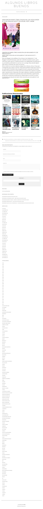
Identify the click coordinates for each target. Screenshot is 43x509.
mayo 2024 (4, 219)
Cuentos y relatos (5, 337)
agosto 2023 (4, 224)
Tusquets (4, 492)
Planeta (3, 449)
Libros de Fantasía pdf (6, 394)
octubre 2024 (4, 211)
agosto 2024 (4, 214)
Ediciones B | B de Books (6, 353)
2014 (3, 293)
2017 (3, 297)
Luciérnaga (4, 408)
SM (2, 478)
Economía (4, 350)
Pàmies (3, 443)
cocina (3, 332)
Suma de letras (4, 481)
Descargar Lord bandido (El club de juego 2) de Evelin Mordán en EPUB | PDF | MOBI (22, 140)
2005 (3, 278)
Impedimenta (4, 386)
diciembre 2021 (4, 254)
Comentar (5, 163)
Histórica (4, 383)
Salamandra (4, 468)
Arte (3, 316)
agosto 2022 (4, 241)
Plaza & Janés (4, 451)
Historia (3, 381)
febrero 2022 (4, 251)
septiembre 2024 (5, 213)
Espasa (3, 359)
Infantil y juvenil (5, 388)
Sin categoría (4, 475)
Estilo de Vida (4, 362)
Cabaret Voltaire (5, 324)
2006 (3, 280)
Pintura (3, 448)
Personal (4, 446)
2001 (3, 274)
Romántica (4, 465)
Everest (3, 364)
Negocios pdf (4, 427)
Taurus (3, 483)
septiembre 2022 (5, 240)
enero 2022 (4, 252)
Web (4, 158)
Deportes (3, 342)
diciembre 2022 (4, 235)
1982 (3, 264)
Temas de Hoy (4, 486)
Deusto (3, 345)
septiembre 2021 (5, 257)
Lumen (3, 410)
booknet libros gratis (6, 323)
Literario (3, 405)
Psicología (4, 459)
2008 (3, 283)
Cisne (3, 329)
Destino (3, 343)
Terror (3, 487)
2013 (3, 291)
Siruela (3, 476)
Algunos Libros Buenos (21, 4)
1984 (3, 266)
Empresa (3, 356)
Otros (3, 437)
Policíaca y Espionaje (6, 454)
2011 (3, 288)
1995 (3, 269)
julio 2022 (4, 243)
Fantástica (4, 367)
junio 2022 (4, 244)
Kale (24, 504)
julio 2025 (4, 208)
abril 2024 (4, 221)
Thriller (3, 489)
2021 (3, 304)
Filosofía (4, 370)
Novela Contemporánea (6, 432)
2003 (3, 275)
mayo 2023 (4, 227)
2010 (3, 286)
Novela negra (4, 435)
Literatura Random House (6, 407)
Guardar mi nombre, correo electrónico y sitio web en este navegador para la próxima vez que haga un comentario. (18, 171)
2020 (3, 302)
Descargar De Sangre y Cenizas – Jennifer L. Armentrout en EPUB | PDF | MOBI (15, 199)
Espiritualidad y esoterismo (7, 361)
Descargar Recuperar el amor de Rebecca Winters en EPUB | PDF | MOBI (18, 139)
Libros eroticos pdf (5, 399)
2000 (3, 272)
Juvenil (3, 389)
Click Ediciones (5, 331)
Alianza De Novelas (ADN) (6, 312)
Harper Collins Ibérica (6, 378)
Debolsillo (4, 340)
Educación (4, 354)
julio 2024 (4, 216)
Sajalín (3, 467)
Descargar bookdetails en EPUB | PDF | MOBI (9, 196)
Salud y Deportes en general (7, 470)
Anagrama (4, 313)
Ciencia (3, 326)
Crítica (3, 335)
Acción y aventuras (5, 305)
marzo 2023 (4, 230)
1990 (3, 267)
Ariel (3, 315)
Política (3, 456)
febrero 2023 (4, 232)
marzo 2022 (4, 249)
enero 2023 (4, 233)
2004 (3, 277)
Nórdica (3, 430)
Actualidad (4, 307)
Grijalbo (3, 375)
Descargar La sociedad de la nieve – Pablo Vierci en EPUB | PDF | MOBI (14, 198)
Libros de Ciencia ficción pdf (7, 392)
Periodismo (4, 445)
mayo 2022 (4, 246)
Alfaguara (4, 310)
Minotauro (4, 419)
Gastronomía (4, 373)
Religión (3, 462)
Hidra (3, 380)
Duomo (3, 348)
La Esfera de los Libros (6, 391)
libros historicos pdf (6, 400)
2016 (3, 296)
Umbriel (3, 494)
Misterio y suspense (5, 421)
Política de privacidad (20, 11)
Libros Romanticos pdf (9, 132)
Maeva (3, 411)
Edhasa (3, 351)
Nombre (4, 149)
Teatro (3, 484)
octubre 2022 (4, 238)
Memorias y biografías (6, 418)
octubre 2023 (4, 222)
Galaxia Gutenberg (5, 372)
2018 (3, 299)
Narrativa (4, 426)
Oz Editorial (4, 440)
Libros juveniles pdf (5, 402)
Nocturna (4, 429)
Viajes (3, 495)
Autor (5, 131)
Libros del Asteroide (5, 397)
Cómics (3, 334)
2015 (3, 294)
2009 (3, 285)
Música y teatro (5, 424)
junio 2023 (4, 225)
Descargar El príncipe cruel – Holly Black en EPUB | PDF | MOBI (13, 201)
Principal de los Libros (6, 457)
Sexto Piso (4, 473)
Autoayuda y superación (6, 321)
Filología (4, 369)
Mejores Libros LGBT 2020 (6, 416)
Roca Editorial (4, 464)
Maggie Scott (7, 133)
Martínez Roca (4, 413)
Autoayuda (4, 318)
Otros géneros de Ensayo (6, 438)
